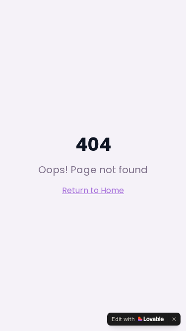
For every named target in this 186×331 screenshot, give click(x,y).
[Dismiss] (174, 319)
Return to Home (93, 190)
